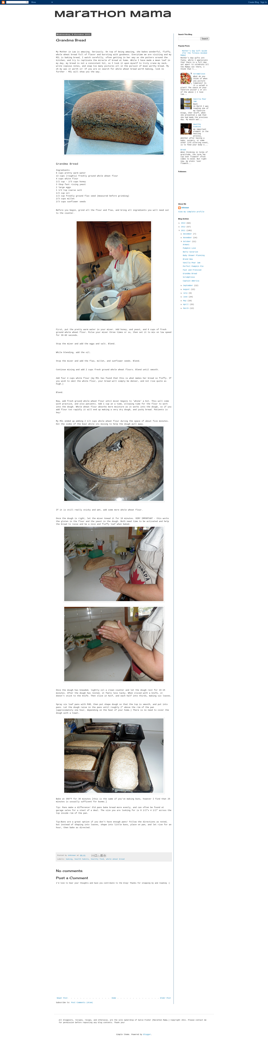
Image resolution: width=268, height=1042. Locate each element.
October (187, 242)
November (188, 238)
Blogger (147, 1034)
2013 (183, 223)
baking (69, 859)
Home (114, 998)
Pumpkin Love (189, 248)
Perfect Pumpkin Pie (193, 266)
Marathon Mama (113, 14)
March (186, 308)
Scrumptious (199, 74)
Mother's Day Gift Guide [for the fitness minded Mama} (194, 53)
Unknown (185, 208)
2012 (183, 227)
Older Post (165, 998)
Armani (186, 245)
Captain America (191, 281)
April (186, 304)
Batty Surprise (190, 252)
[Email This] (92, 855)
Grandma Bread (190, 274)
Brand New (188, 259)
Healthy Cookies (197, 125)
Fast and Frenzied (192, 270)
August (187, 289)
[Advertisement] (114, 973)
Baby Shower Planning (194, 255)
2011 (183, 231)
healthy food (97, 859)
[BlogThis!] (95, 855)
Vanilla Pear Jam (191, 263)
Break (183, 150)
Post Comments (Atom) (82, 1003)
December (188, 234)
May (185, 301)
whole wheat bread (115, 859)
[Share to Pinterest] (104, 855)
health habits (82, 859)
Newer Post (62, 998)
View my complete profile (191, 212)
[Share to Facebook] (101, 855)
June (186, 297)
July (186, 293)
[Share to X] (98, 855)
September (188, 286)
